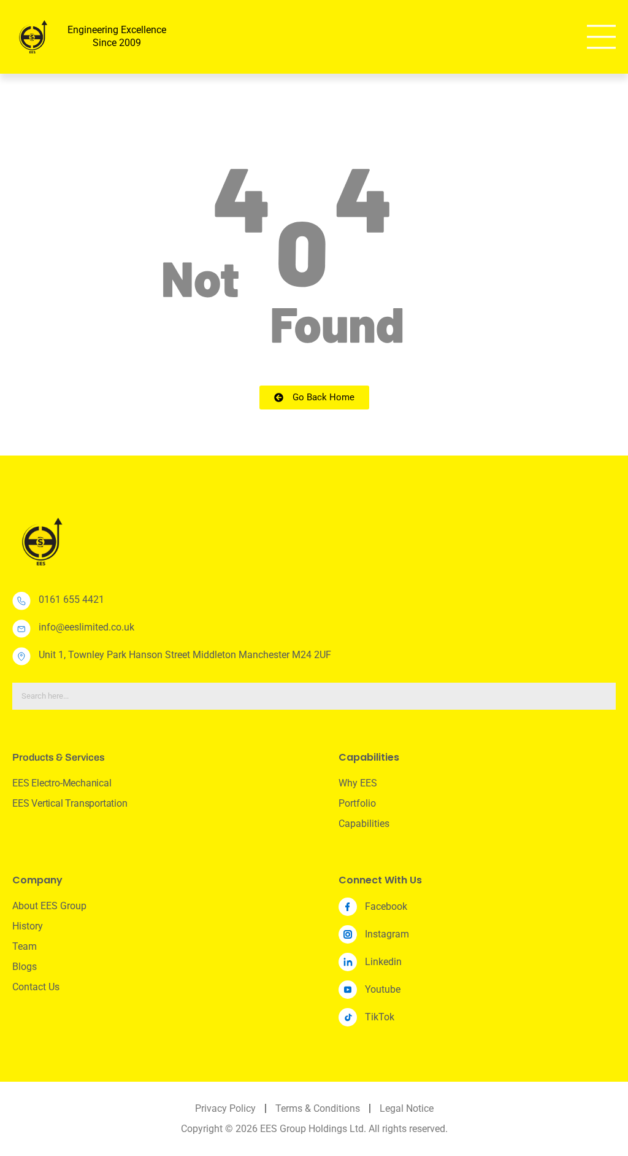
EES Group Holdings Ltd (312, 1129)
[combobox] (314, 696)
